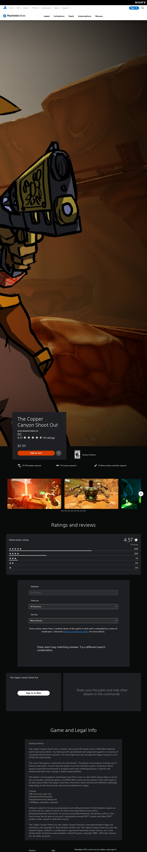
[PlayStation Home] (5, 8)
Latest (47, 16)
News (56, 8)
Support (65, 8)
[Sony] (140, 4)
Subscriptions (84, 16)
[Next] (141, 493)
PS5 (18, 8)
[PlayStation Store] (15, 15)
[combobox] (73, 592)
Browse (99, 16)
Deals (71, 16)
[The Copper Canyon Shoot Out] (34, 494)
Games (25, 8)
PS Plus (35, 8)
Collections (59, 16)
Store (11, 8)
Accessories (46, 8)
